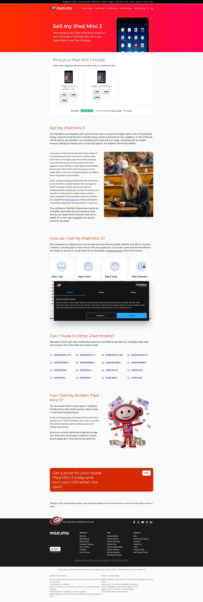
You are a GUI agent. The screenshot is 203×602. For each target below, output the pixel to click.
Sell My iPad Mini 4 (138, 362)
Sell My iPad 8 (59, 378)
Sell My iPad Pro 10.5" (114, 355)
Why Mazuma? (96, 2)
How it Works (85, 547)
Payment (137, 541)
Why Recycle (84, 541)
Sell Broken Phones (114, 555)
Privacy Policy (139, 550)
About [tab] (133, 292)
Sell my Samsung (113, 541)
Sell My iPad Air (60, 370)
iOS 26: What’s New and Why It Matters (115, 592)
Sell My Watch (112, 8)
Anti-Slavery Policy (141, 552)
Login (151, 2)
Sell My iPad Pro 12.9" (62, 355)
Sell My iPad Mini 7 (61, 362)
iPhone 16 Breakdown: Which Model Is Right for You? (120, 587)
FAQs (146, 473)
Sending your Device (141, 539)
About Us (83, 536)
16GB (64, 95)
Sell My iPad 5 (136, 378)
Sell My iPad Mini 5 (113, 362)
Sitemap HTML (123, 560)
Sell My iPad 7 (85, 378)
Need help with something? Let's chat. (78, 522)
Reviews (104, 2)
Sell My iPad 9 (136, 370)
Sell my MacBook (113, 552)
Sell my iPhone (112, 539)
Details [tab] (101, 292)
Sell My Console (140, 8)
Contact (132, 2)
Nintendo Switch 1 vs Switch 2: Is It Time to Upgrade (68, 592)
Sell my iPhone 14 (125, 570)
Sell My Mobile (88, 8)
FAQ (135, 536)
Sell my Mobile (112, 536)
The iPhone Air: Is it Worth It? (60, 584)
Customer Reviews (87, 544)
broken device (66, 418)
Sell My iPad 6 (111, 378)
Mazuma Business (84, 2)
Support (111, 2)
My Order (138, 2)
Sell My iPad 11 (86, 370)
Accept (131, 316)
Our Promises (85, 552)
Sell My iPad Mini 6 (87, 362)
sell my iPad (70, 160)
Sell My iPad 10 (112, 370)
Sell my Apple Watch (114, 547)
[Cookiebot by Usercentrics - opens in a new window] (137, 285)
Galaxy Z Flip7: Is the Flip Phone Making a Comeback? (120, 584)
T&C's (136, 547)
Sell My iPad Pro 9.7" (139, 355)
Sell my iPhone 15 (112, 570)
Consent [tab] (70, 292)
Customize (100, 316)
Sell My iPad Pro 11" (88, 355)
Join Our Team (119, 2)
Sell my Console (113, 550)
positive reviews (114, 250)
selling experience (72, 200)
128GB (63, 100)
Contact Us (138, 544)
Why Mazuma (85, 539)
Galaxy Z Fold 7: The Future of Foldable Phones (118, 589)
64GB (73, 95)
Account (145, 2)
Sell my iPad (111, 544)
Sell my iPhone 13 (139, 570)
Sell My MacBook (126, 8)
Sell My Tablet (100, 8)
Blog (126, 2)
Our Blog (83, 550)
